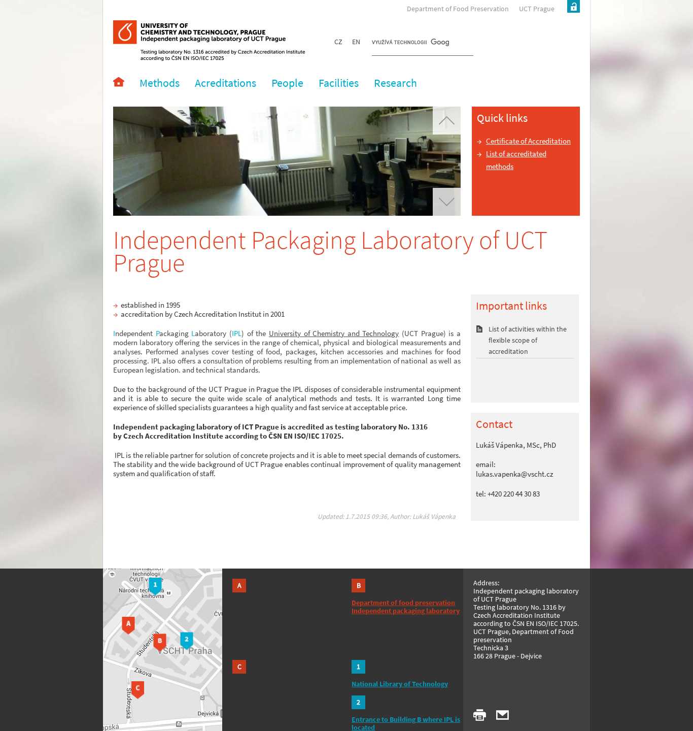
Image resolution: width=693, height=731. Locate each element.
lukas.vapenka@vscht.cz (514, 474)
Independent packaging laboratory (406, 610)
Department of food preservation (403, 602)
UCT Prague (537, 8)
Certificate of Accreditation (528, 141)
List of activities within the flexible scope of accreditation (528, 340)
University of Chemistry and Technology (334, 333)
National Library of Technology (400, 683)
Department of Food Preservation (458, 8)
